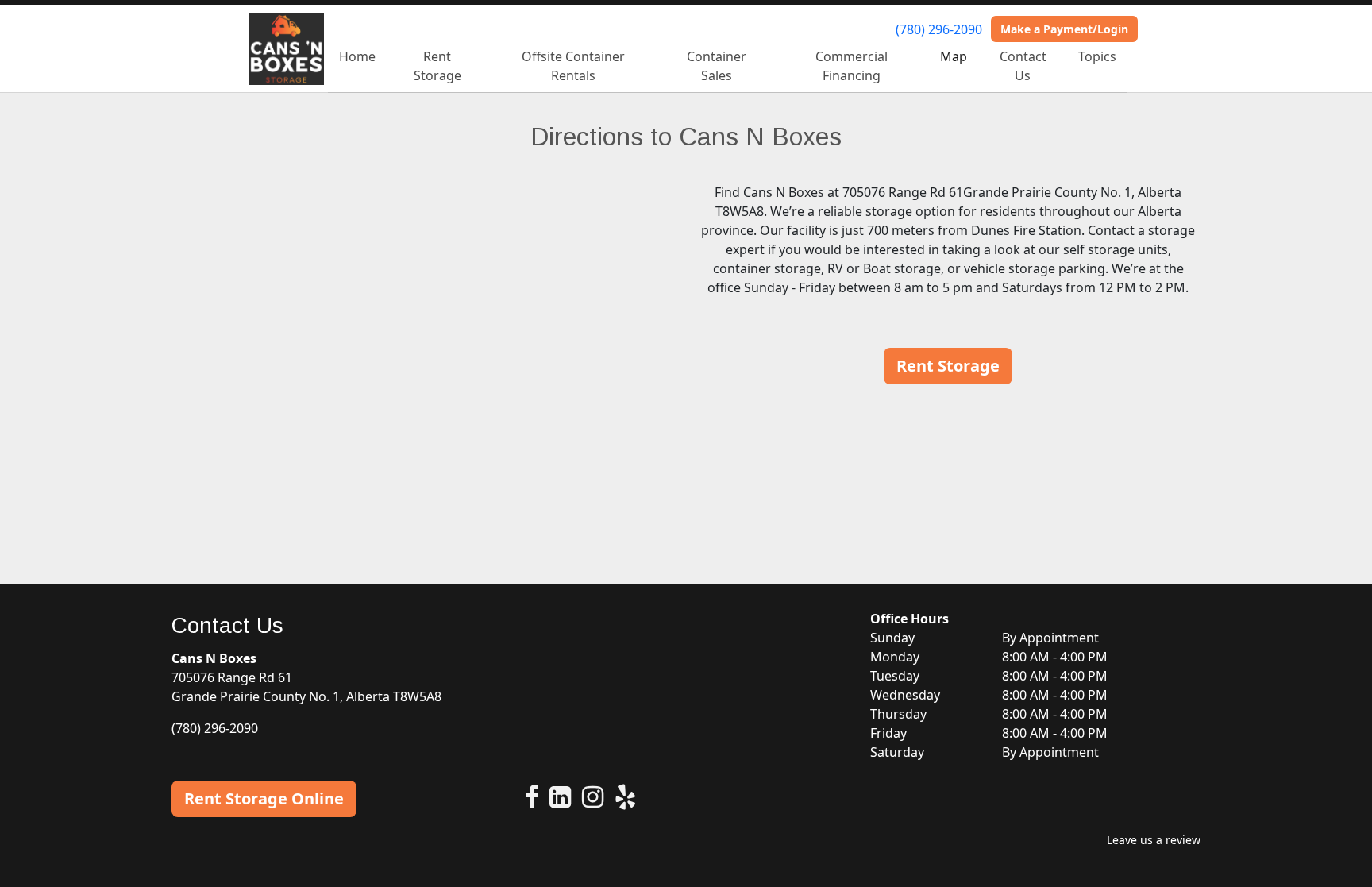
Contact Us (1023, 66)
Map (953, 56)
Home (357, 56)
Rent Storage (437, 66)
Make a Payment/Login (1064, 29)
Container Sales (716, 66)
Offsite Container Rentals (573, 66)
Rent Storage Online (264, 798)
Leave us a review (1153, 839)
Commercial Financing (851, 66)
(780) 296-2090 (939, 29)
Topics (1097, 56)
